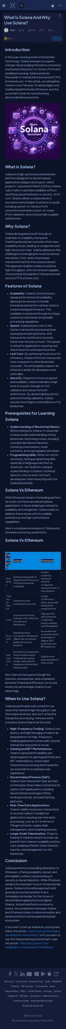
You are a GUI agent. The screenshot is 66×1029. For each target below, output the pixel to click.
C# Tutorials (27, 986)
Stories (57, 991)
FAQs (23, 991)
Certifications (34, 991)
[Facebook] (10, 973)
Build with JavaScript (33, 1005)
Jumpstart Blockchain (42, 1000)
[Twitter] (16, 973)
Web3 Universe (50, 996)
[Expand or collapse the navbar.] (4, 5)
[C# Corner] (13, 5)
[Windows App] (36, 973)
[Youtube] (29, 973)
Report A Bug (12, 991)
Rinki (12, 30)
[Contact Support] (56, 973)
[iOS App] (49, 973)
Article (56, 38)
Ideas (52, 986)
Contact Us (21, 981)
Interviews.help (21, 1000)
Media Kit (57, 981)
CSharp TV (13, 996)
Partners (15, 986)
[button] (60, 5)
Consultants (41, 986)
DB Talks (24, 996)
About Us (9, 981)
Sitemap (47, 991)
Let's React (35, 996)
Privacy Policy (36, 981)
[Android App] (43, 973)
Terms (48, 981)
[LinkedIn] (22, 973)
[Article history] (20, 30)
